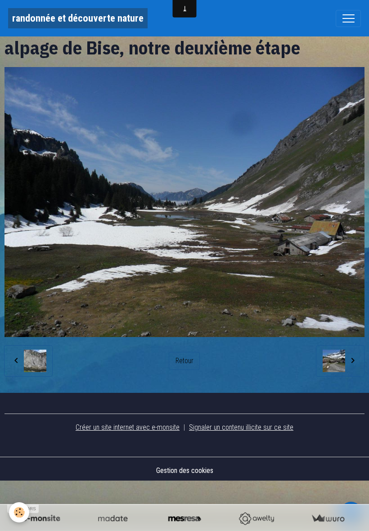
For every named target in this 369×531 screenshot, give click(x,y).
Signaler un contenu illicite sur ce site (241, 427)
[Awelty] (256, 518)
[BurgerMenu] (348, 18)
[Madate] (113, 518)
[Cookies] (19, 512)
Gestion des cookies (184, 470)
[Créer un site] (41, 518)
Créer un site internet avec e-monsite (128, 427)
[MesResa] (184, 518)
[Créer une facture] (328, 518)
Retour (185, 360)
